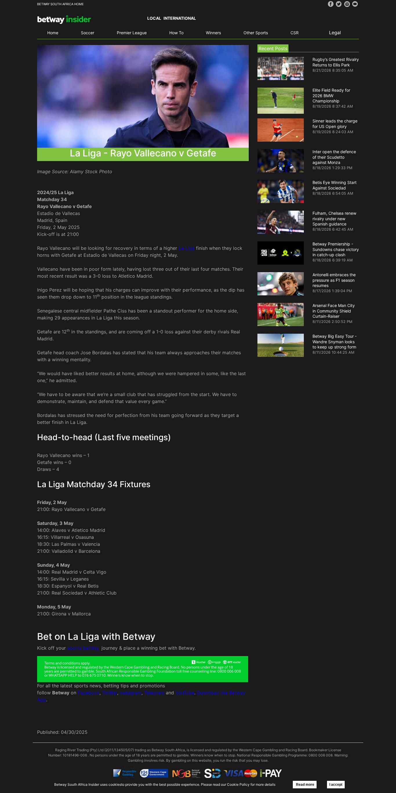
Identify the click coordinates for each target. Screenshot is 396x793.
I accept (335, 785)
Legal (335, 32)
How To (176, 32)
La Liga (187, 248)
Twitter (109, 693)
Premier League (132, 32)
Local (154, 18)
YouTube (184, 693)
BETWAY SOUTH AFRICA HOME (60, 4)
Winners (213, 32)
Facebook (88, 693)
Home (52, 32)
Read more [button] (304, 785)
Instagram (130, 693)
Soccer (87, 32)
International (180, 18)
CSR (294, 32)
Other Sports (256, 32)
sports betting (83, 648)
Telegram (154, 693)
